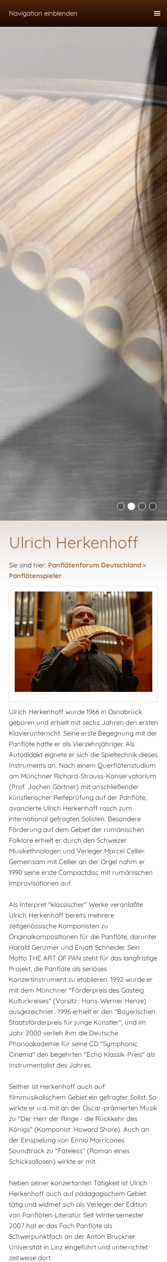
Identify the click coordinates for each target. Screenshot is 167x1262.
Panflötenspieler (35, 575)
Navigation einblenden (43, 13)
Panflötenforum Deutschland (94, 565)
